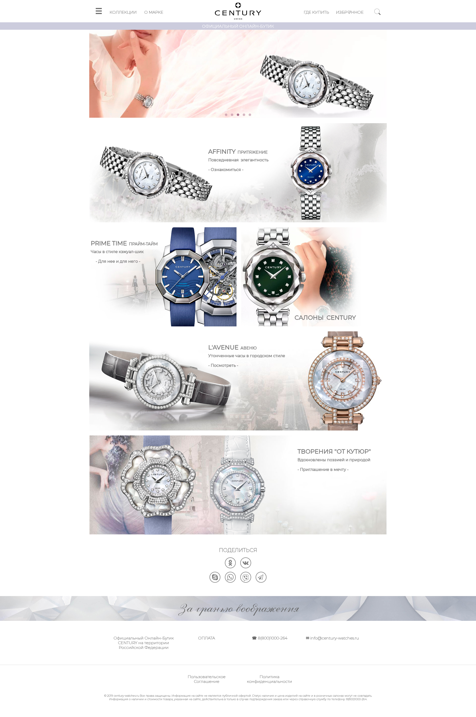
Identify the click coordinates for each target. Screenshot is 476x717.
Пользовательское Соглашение (207, 679)
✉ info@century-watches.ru (332, 638)
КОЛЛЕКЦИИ (123, 12)
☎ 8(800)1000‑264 (269, 638)
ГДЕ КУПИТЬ (316, 12)
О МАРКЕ (153, 12)
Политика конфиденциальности (269, 679)
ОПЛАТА (206, 638)
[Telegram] (261, 581)
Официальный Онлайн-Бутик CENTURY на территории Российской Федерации (144, 643)
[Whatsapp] (230, 581)
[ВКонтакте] (245, 567)
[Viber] (245, 581)
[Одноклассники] (230, 567)
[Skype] (214, 581)
